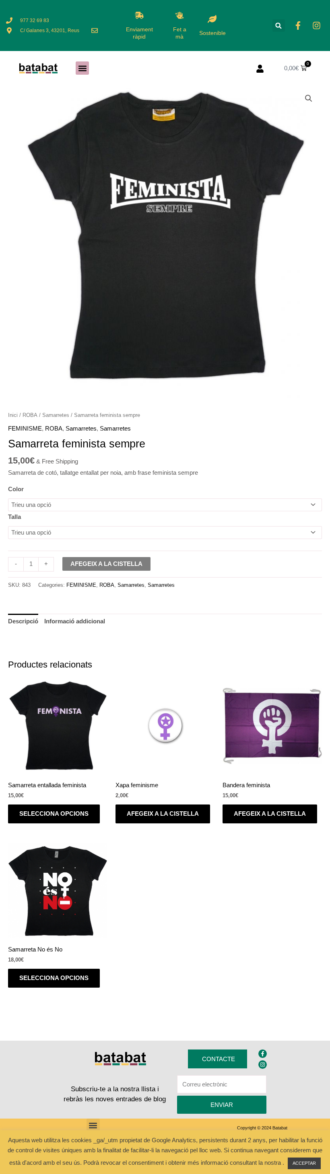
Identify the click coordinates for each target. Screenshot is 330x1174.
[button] (278, 25)
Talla (14, 517)
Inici (13, 415)
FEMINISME (25, 428)
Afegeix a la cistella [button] (163, 814)
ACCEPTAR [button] (304, 1163)
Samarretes (55, 415)
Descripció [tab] (23, 621)
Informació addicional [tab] (74, 621)
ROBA (30, 415)
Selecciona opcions (54, 814)
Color (16, 489)
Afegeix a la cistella (106, 564)
